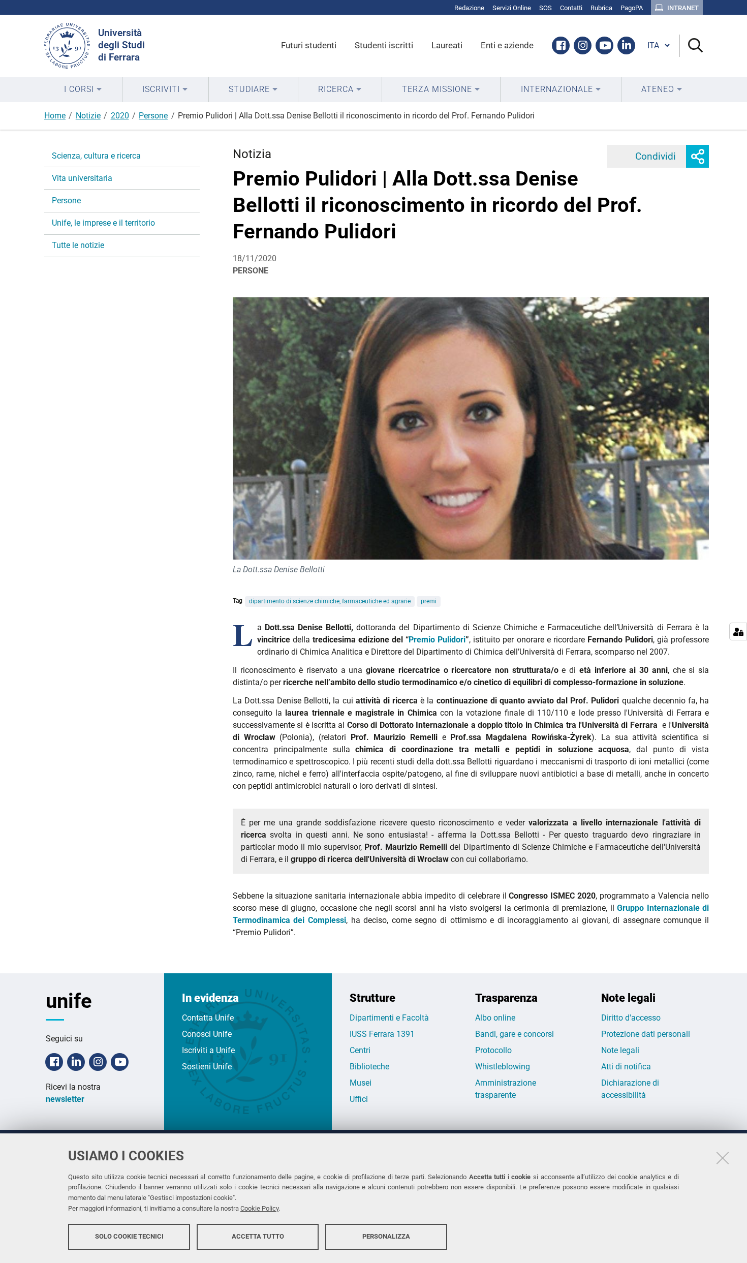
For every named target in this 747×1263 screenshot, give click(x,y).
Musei (360, 1083)
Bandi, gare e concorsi (514, 1034)
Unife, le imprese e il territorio (103, 223)
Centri (360, 1050)
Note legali (620, 1050)
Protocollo (493, 1050)
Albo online (495, 1018)
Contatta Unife (208, 1018)
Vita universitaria (82, 178)
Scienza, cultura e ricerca (96, 156)
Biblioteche (369, 1066)
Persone (153, 115)
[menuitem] (83, 89)
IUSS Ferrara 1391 (382, 1034)
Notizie (88, 115)
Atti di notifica (626, 1066)
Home (55, 115)
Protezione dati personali (645, 1034)
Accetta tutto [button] (258, 1236)
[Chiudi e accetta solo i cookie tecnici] (722, 1158)
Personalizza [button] (386, 1236)
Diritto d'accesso (631, 1018)
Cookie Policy (259, 1208)
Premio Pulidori (437, 639)
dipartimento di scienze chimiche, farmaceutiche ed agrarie (330, 601)
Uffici (359, 1099)
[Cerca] (691, 46)
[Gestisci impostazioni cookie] (738, 631)
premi (429, 601)
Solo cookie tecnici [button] (129, 1236)
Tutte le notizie (78, 245)
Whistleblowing (502, 1066)
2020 (120, 115)
